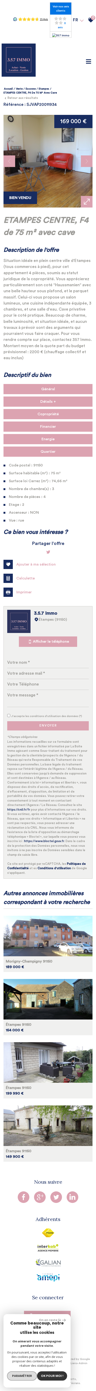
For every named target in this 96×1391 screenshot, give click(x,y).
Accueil (8, 89)
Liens (74, 1363)
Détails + (48, 401)
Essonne (31, 89)
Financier (48, 426)
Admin (83, 1363)
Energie (48, 439)
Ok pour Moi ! (52, 1376)
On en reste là (50, 1320)
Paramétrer (22, 1376)
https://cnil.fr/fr (18, 809)
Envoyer (48, 725)
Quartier (48, 451)
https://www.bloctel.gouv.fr (44, 841)
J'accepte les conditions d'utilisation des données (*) (46, 716)
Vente (19, 89)
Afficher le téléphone (51, 641)
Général (48, 389)
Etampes (44, 89)
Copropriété (48, 414)
